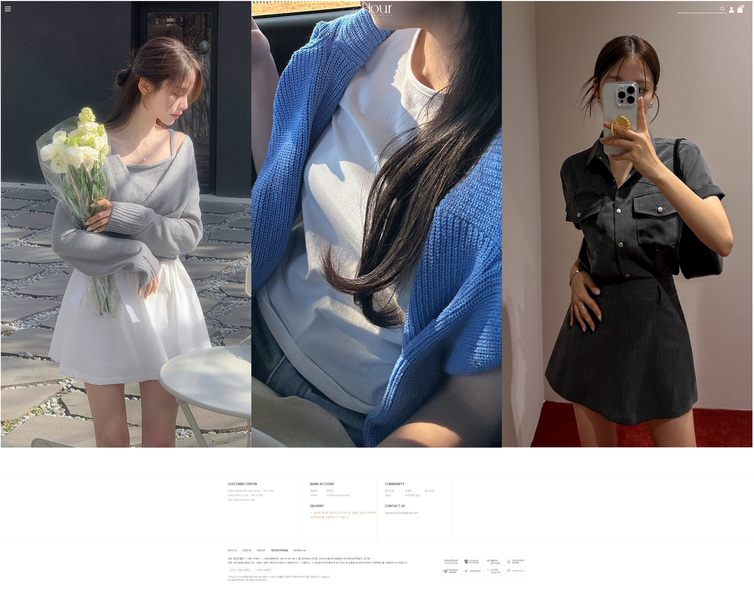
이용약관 (260, 550)
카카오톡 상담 (412, 495)
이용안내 (246, 550)
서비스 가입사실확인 (240, 570)
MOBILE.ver (300, 550)
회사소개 (232, 550)
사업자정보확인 (263, 570)
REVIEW (429, 491)
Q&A (388, 495)
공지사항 (389, 491)
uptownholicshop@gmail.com (401, 513)
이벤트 (408, 491)
